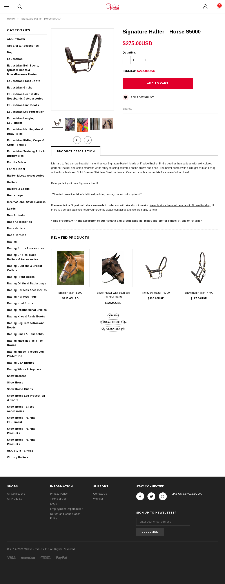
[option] (82, 54)
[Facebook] (140, 496)
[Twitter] (151, 496)
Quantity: (129, 52)
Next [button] (88, 140)
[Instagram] (163, 496)
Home (11, 18)
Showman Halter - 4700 (199, 292)
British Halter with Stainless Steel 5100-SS (113, 295)
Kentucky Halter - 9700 (156, 292)
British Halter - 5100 (70, 292)
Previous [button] (77, 140)
